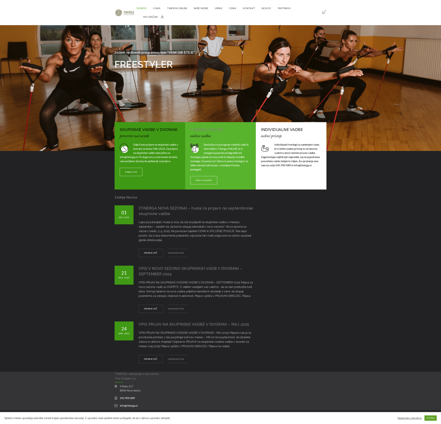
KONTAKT (249, 8)
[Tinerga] (126, 13)
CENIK (232, 8)
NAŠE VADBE (201, 8)
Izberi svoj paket (204, 180)
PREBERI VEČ (150, 253)
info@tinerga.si (129, 405)
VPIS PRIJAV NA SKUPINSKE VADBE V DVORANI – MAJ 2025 (194, 324)
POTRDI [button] (431, 418)
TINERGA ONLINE (177, 8)
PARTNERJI (284, 8)
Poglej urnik (131, 172)
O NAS (156, 8)
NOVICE (266, 8)
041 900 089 (127, 398)
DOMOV (141, 8)
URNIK (218, 8)
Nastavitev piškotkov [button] (410, 418)
